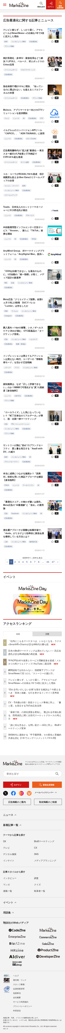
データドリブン (28, 485)
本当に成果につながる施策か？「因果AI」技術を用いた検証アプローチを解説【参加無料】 (23, 476)
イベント (8, 902)
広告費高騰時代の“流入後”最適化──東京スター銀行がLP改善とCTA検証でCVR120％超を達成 (23, 153)
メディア (7, 367)
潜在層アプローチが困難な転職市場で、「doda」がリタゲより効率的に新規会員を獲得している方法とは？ (23, 533)
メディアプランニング (45, 860)
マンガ (6, 884)
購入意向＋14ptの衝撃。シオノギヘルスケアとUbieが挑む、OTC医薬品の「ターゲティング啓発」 (23, 331)
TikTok (34, 239)
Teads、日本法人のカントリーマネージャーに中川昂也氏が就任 (23, 208)
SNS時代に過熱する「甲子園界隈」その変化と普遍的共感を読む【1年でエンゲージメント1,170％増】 (34, 736)
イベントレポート (10, 70)
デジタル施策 (9, 854)
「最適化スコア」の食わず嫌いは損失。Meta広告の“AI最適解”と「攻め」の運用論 (23, 505)
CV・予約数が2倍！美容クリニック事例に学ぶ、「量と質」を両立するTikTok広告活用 (34, 704)
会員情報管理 (18, 988)
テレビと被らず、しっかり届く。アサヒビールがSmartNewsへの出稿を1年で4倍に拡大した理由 (23, 33)
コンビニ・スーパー (11, 186)
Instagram (8, 316)
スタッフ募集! (19, 984)
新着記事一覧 (10, 825)
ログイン (17, 784)
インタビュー (9, 878)
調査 (36, 878)
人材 (6, 542)
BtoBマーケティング (44, 841)
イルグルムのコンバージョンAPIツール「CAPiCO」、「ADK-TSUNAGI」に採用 (23, 131)
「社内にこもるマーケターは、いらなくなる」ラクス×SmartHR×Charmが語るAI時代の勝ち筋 (34, 642)
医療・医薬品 (21, 344)
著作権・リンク (19, 980)
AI (24, 118)
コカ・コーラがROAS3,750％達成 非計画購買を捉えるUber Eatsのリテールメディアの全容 (23, 177)
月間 (47, 634)
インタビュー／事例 (18, 41)
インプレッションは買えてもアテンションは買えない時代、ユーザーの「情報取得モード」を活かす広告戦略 (23, 359)
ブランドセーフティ (11, 462)
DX (4, 841)
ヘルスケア (33, 339)
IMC (5, 283)
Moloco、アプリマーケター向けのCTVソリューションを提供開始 (23, 111)
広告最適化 (33, 41)
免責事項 (17, 993)
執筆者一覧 (39, 890)
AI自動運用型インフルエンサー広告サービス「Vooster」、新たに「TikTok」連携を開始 (23, 230)
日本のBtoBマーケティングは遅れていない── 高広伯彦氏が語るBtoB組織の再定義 (34, 652)
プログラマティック (28, 70)
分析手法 (18, 396)
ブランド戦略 (9, 46)
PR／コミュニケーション (20, 424)
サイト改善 (25, 162)
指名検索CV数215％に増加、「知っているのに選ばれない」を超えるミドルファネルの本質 (23, 89)
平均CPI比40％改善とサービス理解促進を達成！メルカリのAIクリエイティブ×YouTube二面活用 (34, 662)
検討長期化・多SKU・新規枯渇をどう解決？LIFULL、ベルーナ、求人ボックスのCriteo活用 (23, 61)
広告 (12, 283)
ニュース (16, 118)
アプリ (17, 367)
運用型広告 (33, 542)
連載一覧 (7, 890)
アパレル (15, 311)
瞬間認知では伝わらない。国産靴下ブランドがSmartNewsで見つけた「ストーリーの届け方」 (31, 671)
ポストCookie (31, 138)
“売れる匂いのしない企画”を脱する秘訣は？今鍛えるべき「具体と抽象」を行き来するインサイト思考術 (34, 691)
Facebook (15, 513)
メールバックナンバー (44, 792)
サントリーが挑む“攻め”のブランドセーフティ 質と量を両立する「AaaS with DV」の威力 (23, 448)
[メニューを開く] (4, 4)
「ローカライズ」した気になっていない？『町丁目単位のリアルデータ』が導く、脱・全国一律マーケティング (23, 415)
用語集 (7, 912)
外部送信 (17, 1010)
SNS (6, 311)
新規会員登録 (48, 784)
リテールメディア (10, 195)
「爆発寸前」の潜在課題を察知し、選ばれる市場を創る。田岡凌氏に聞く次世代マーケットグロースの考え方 (34, 715)
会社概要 (17, 997)
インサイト (8, 860)
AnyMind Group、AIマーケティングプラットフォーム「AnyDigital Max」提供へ (23, 252)
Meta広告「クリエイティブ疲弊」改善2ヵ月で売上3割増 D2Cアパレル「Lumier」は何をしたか (23, 302)
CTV (41, 118)
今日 (18, 634)
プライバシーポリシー (22, 1006)
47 (53, 562)
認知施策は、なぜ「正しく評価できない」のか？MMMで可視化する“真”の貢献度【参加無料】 (23, 387)
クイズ (37, 884)
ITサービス (30, 215)
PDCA (6, 485)
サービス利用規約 (20, 1001)
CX (35, 847)
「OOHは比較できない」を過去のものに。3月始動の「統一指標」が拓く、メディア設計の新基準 (23, 274)
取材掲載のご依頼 (48, 801)
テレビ (6, 118)
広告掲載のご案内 (17, 801)
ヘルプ (16, 975)
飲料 (6, 41)
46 (47, 562)
